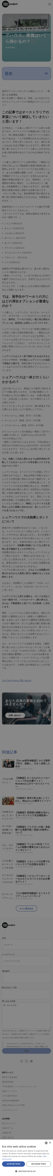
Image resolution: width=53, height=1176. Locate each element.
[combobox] (46, 1143)
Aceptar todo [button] (13, 1164)
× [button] (50, 1143)
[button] (26, 1171)
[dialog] (26, 1158)
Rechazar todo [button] (38, 1164)
